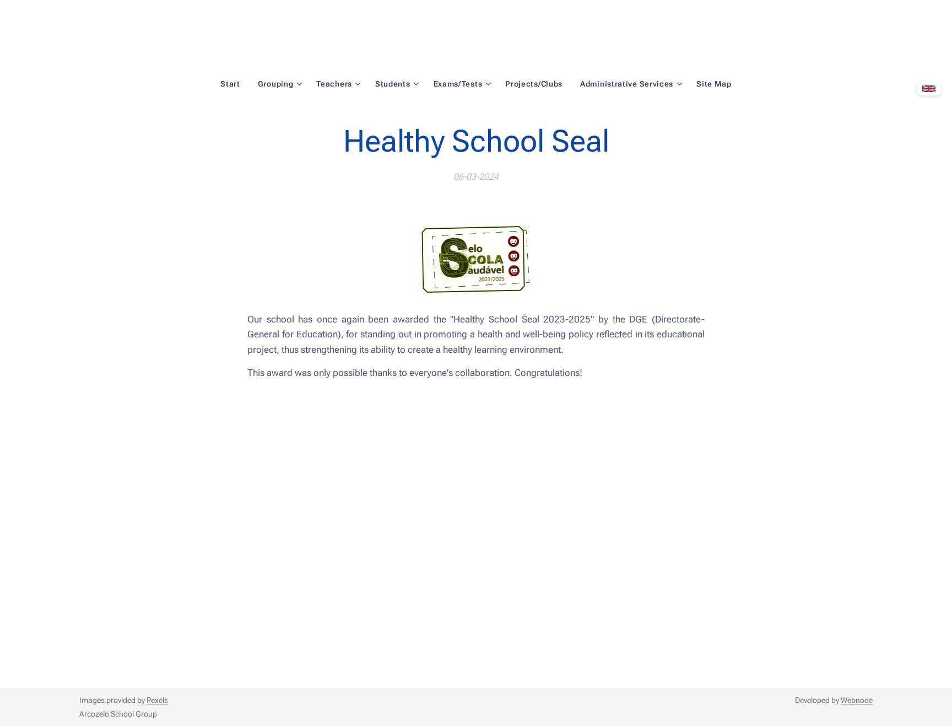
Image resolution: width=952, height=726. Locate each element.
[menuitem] (234, 84)
